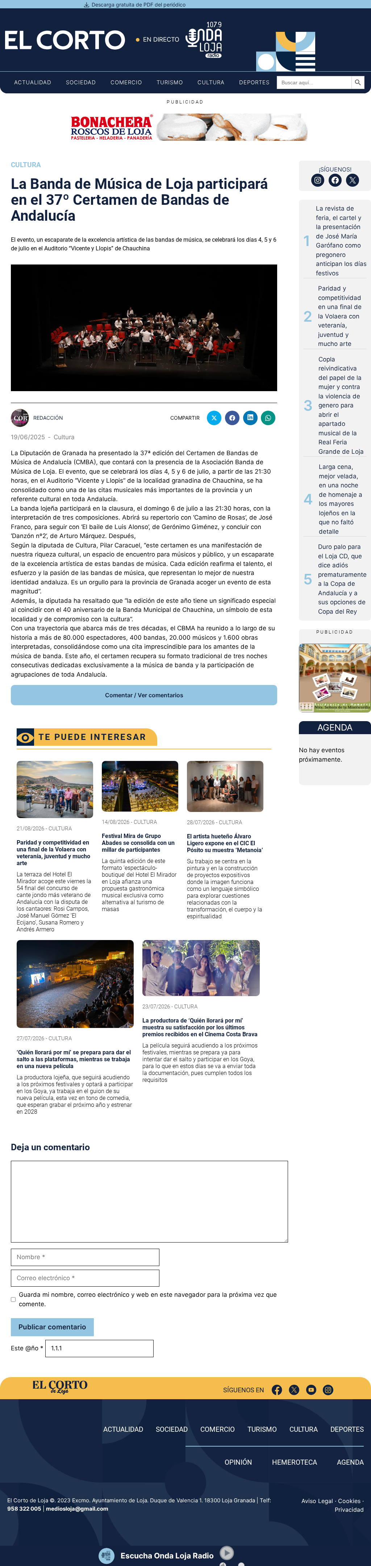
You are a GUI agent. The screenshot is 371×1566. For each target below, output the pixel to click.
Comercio (126, 82)
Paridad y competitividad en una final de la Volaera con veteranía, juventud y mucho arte (340, 316)
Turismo (170, 82)
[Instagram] (328, 1390)
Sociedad (81, 82)
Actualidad (32, 82)
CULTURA (303, 1429)
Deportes (254, 82)
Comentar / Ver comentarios (144, 695)
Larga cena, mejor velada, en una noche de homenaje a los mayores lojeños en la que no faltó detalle (340, 499)
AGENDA (350, 1462)
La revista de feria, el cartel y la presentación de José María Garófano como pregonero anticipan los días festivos (341, 241)
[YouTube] (311, 1390)
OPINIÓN (238, 1462)
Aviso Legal (317, 1500)
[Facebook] (277, 1390)
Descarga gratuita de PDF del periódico (139, 4)
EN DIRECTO (161, 39)
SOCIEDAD (172, 1429)
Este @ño (27, 1348)
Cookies (349, 1500)
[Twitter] (294, 1390)
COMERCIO (217, 1429)
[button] (227, 1553)
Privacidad (349, 1509)
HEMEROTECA (294, 1462)
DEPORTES (347, 1429)
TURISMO (262, 1429)
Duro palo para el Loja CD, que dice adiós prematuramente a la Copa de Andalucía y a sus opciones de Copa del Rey (342, 579)
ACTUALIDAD (123, 1429)
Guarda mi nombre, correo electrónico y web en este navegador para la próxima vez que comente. (148, 1299)
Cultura (211, 82)
